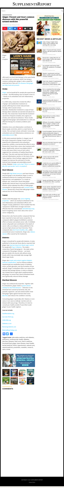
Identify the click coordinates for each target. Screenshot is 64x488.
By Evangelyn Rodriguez (54, 78)
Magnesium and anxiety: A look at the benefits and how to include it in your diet (52, 109)
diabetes (26, 339)
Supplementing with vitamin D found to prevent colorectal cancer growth (51, 101)
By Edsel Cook (51, 46)
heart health (30, 343)
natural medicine (7, 347)
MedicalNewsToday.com (9, 330)
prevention (16, 347)
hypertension (22, 345)
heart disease (21, 343)
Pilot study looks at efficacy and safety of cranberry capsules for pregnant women (51, 196)
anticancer (5, 339)
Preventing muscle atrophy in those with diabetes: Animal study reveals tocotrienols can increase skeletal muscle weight (52, 173)
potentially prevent (8, 135)
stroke (8, 349)
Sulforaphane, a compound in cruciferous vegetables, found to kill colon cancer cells (51, 150)
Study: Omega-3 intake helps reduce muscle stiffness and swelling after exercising (50, 43)
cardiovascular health (16, 339)
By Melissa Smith (52, 54)
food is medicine (27, 341)
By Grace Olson (51, 104)
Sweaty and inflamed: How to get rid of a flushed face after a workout (51, 181)
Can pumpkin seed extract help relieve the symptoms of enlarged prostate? (51, 67)
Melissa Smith (16, 25)
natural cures (30, 345)
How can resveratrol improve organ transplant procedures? (52, 143)
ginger (14, 343)
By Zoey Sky (51, 183)
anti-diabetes (30, 337)
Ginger (4, 92)
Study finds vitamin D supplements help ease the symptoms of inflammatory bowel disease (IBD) (51, 83)
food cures (18, 341)
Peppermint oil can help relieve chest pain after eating (51, 116)
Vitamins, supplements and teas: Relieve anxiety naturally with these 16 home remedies (52, 75)
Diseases (11, 341)
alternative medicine (18, 337)
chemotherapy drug (28, 208)
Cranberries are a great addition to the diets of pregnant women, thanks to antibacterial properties (51, 164)
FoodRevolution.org (8, 313)
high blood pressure (16, 173)
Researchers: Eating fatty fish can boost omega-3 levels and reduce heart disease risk (51, 59)
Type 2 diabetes (17, 247)
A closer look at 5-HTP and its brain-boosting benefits (50, 157)
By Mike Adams (51, 97)
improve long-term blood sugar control (22, 245)
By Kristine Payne (52, 128)
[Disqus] (18, 412)
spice (4, 349)
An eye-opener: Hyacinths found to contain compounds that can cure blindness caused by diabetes (51, 188)
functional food (7, 343)
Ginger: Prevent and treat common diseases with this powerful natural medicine (51, 51)
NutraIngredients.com (9, 327)
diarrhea (5, 295)
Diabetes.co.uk (6, 323)
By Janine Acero (51, 70)
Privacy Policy (32, 482)
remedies (24, 347)
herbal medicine (7, 345)
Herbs (15, 345)
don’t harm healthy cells (20, 230)
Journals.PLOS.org (7, 317)
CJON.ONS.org (6, 320)
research (30, 347)
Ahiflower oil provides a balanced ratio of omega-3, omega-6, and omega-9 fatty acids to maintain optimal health (51, 125)
